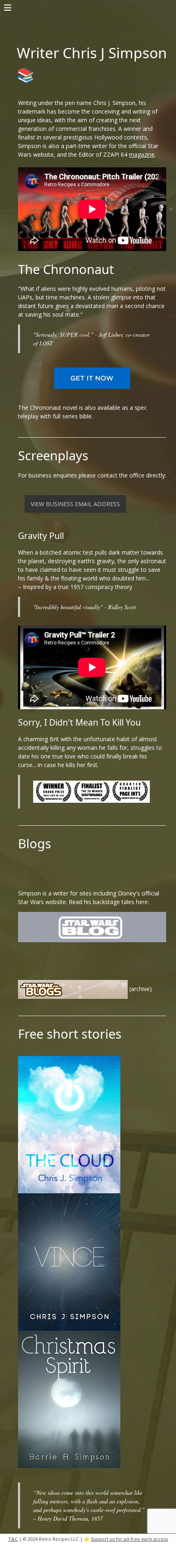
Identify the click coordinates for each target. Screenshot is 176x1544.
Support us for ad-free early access (129, 1539)
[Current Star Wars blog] (92, 926)
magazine (142, 154)
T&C (13, 1539)
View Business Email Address (75, 504)
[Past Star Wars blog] (73, 988)
